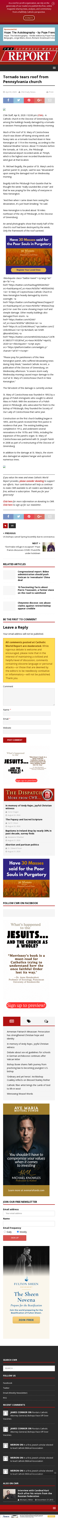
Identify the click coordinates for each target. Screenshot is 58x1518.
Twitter (6, 1387)
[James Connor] (5, 1413)
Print (51, 92)
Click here (8, 501)
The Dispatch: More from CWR (29, 795)
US (12, 525)
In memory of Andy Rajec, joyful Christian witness (29, 807)
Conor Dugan (13, 812)
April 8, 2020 (11, 92)
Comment (8, 686)
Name (6, 709)
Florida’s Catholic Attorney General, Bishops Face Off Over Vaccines (25, 1415)
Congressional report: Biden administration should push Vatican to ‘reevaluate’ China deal (34, 576)
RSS (5, 1397)
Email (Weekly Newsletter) (15, 1392)
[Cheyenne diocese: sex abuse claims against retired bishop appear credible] (9, 606)
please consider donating (31, 481)
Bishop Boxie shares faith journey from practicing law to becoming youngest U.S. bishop (27, 1068)
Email (6, 718)
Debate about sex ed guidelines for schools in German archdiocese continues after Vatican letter (28, 1056)
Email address (11, 1209)
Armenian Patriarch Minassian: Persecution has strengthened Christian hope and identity (28, 1035)
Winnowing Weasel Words (20, 1093)
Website (7, 727)
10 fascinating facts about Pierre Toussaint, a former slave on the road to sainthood (36, 590)
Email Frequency (12, 1227)
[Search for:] (29, 1368)
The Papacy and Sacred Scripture (24, 819)
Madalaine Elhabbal (16, 837)
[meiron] (5, 1446)
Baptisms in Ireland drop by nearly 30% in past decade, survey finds (29, 832)
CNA (40, 115)
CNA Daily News (28, 92)
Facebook (7, 1383)
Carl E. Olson (13, 823)
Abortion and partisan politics (22, 844)
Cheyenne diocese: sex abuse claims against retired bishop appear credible (34, 605)
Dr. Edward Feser (15, 848)
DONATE (29, 18)
